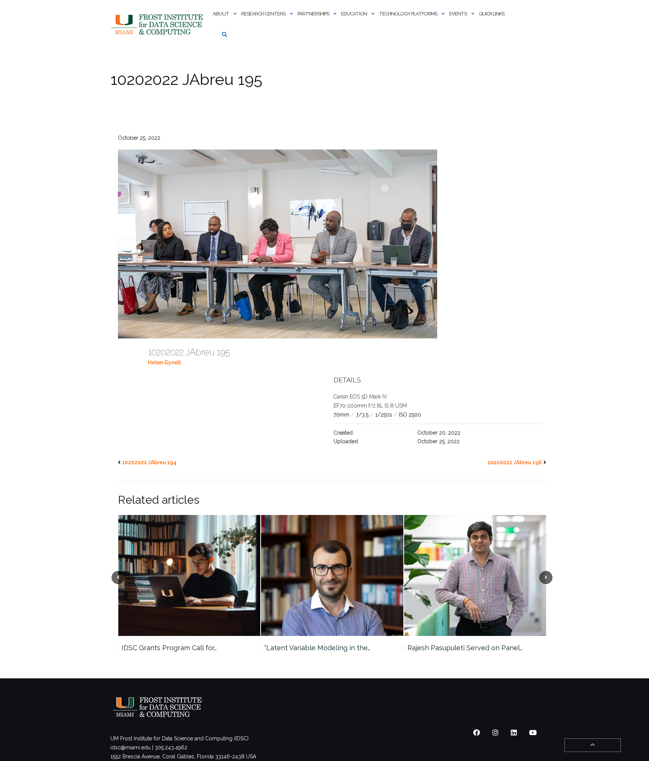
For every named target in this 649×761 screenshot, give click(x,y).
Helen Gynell (164, 362)
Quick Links (491, 14)
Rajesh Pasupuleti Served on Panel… (321, 648)
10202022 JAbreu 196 (515, 462)
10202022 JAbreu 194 (149, 462)
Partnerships (313, 14)
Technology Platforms (408, 14)
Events (458, 14)
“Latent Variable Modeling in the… (174, 648)
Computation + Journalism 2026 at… (463, 648)
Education (354, 14)
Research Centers (263, 14)
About (221, 14)
